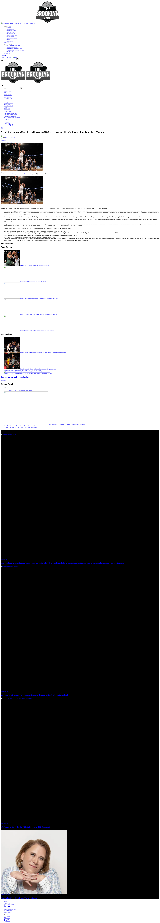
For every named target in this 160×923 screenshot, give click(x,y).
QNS (8, 39)
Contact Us (7, 53)
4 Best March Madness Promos (15, 50)
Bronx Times (10, 29)
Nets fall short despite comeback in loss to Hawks (33, 281)
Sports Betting (8, 111)
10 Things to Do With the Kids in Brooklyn (25, 827)
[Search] (17, 59)
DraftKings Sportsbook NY (14, 48)
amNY (9, 27)
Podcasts (6, 42)
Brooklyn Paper (11, 30)
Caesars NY (10, 51)
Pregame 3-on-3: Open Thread (20, 390)
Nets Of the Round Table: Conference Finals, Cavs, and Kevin (20, 426)
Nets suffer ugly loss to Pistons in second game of (37, 330)
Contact (7, 916)
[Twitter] (2, 56)
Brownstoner (10, 32)
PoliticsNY (10, 41)
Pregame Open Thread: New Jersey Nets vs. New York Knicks (20, 427)
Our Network (7, 91)
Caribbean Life (11, 33)
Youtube (8, 921)
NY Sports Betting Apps (13, 45)
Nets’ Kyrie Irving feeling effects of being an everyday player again (38, 369)
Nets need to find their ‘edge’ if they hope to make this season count (29, 372)
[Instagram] (4, 56)
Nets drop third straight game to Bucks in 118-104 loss (34, 265)
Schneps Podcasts (5, 894)
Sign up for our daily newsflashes (15, 377)
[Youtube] (5, 56)
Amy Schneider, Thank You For (20, 898)
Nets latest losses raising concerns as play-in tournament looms (24, 370)
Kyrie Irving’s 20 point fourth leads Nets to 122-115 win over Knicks (38, 314)
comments (3, 140)
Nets (2, 128)
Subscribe (3, 380)
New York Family (12, 38)
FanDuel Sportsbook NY (14, 47)
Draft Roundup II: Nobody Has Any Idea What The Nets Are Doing (67, 424)
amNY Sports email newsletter (19, 173)
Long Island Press (12, 35)
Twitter (7, 919)
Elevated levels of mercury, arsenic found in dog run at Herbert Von (34, 695)
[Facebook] (1, 56)
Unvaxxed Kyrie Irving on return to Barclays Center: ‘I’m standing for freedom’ (33, 373)
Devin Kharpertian (10, 137)
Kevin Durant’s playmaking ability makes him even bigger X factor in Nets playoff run (43, 352)
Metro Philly (10, 36)
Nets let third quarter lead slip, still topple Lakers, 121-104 (39, 298)
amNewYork (4, 559)
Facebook (7, 918)
